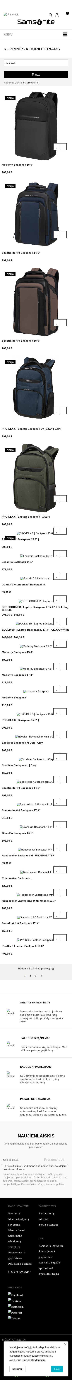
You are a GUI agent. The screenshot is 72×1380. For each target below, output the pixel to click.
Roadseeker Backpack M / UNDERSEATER (28, 855)
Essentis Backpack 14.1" (17, 561)
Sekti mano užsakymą (15, 1238)
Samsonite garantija (51, 1245)
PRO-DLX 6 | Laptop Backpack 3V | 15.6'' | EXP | (31, 428)
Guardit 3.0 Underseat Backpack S (23, 584)
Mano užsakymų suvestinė (18, 1222)
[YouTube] (16, 1307)
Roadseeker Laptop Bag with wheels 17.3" (29, 900)
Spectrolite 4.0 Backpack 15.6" (21, 340)
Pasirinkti (35, 62)
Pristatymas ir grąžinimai (47, 1254)
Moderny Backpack (14, 697)
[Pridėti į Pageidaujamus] (57, 146)
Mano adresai (16, 1230)
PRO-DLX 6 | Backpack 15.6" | (20, 539)
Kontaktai (14, 1213)
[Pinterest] (15, 1313)
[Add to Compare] (63, 146)
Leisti (57, 1369)
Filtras (36, 74)
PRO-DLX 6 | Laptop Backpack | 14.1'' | (26, 516)
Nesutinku (17, 1369)
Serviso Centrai (48, 1224)
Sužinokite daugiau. (34, 1359)
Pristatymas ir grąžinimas (16, 1255)
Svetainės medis (49, 1273)
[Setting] (56, 15)
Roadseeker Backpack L (17, 878)
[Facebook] (15, 1295)
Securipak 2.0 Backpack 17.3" (20, 923)
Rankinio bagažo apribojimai (49, 1265)
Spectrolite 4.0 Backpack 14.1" (21, 252)
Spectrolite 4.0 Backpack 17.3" (21, 810)
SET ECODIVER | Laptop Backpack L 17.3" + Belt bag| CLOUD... (35, 608)
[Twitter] (15, 1301)
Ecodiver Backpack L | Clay (19, 765)
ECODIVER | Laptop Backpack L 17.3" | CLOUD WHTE (35, 629)
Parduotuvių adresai (46, 1216)
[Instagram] (14, 1318)
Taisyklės (14, 1246)
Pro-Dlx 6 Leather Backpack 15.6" (23, 946)
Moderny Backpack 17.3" (17, 674)
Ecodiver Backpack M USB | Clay (22, 742)
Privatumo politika (20, 1263)
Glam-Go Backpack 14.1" (17, 833)
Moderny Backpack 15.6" (17, 164)
